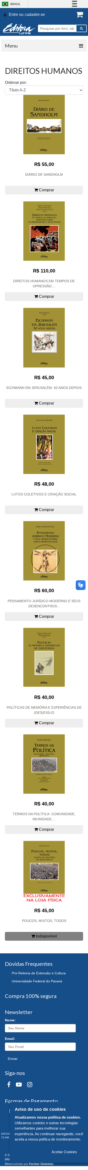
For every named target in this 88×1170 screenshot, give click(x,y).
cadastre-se (35, 14)
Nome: (10, 1020)
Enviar (13, 1059)
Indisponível (46, 936)
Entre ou (16, 14)
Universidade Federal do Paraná (37, 981)
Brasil (10, 4)
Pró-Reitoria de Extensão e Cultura (39, 973)
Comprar (46, 190)
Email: (10, 1039)
